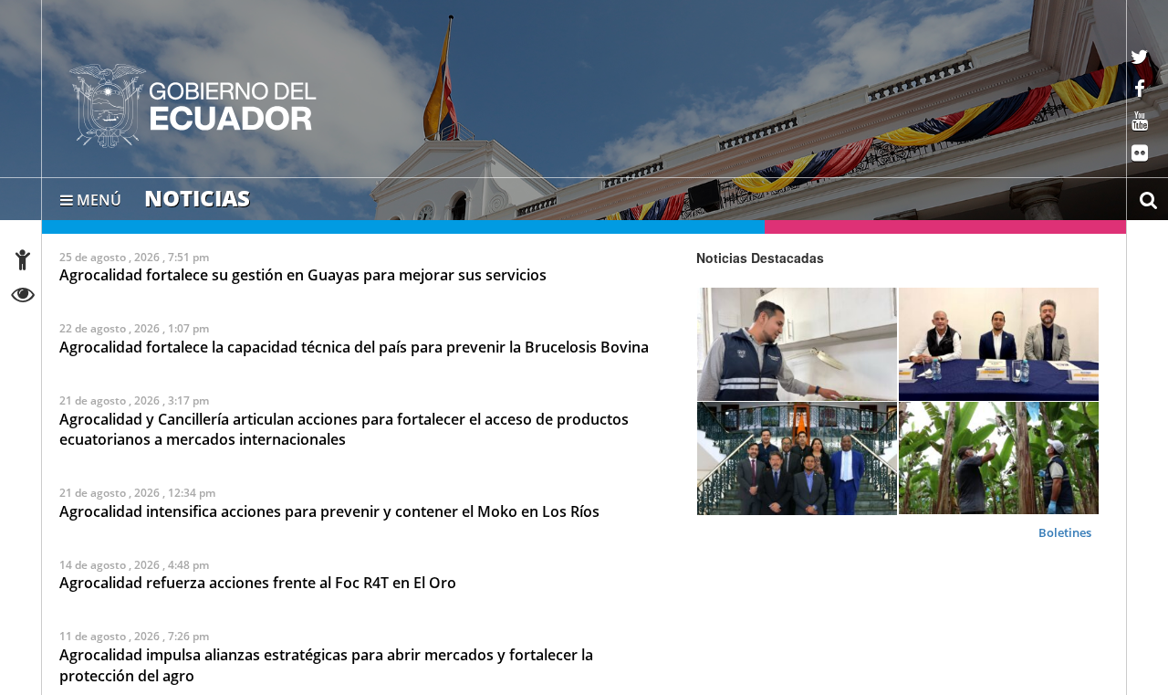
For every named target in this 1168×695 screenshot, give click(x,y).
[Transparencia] (23, 297)
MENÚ (97, 196)
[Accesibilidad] (23, 262)
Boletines (1064, 531)
